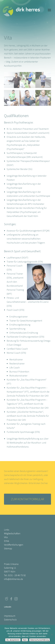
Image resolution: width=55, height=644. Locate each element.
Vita (6, 537)
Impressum (9, 615)
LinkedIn (20, 599)
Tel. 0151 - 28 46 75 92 (15, 575)
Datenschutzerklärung (39, 640)
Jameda (6, 599)
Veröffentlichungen (13, 544)
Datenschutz (10, 619)
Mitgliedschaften (12, 533)
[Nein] (51, 634)
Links (6, 529)
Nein (25, 640)
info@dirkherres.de (13, 579)
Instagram (16, 599)
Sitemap (8, 548)
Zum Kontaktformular (27, 499)
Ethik (6, 540)
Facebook (11, 599)
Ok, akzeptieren (12, 640)
